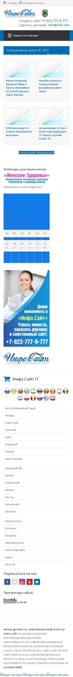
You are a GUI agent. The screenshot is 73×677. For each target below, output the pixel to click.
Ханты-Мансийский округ (20, 408)
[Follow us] (15, 582)
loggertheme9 (13, 667)
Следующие (27, 152)
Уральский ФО (13, 468)
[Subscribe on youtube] (30, 582)
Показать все (57, 54)
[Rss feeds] (37, 582)
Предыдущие (45, 152)
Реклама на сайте (33, 3)
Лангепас (10, 511)
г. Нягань (11, 3)
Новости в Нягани (25, 35)
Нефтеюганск (13, 521)
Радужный (11, 444)
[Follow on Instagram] (22, 582)
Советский (11, 422)
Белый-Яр (10, 535)
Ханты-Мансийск (15, 550)
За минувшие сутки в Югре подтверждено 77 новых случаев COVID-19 (53, 133)
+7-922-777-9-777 (54, 21)
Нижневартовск (14, 542)
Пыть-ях (10, 564)
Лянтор (9, 497)
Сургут (9, 557)
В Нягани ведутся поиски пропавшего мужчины (19, 131)
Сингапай (10, 429)
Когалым (10, 528)
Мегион (9, 490)
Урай (8, 437)
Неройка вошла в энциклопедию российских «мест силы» (50, 86)
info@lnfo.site (58, 25)
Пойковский (12, 482)
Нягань (9, 475)
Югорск (9, 415)
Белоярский (12, 504)
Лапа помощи (13, 458)
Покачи (9, 451)
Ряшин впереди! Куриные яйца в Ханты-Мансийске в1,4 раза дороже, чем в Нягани (18, 87)
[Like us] (7, 582)
